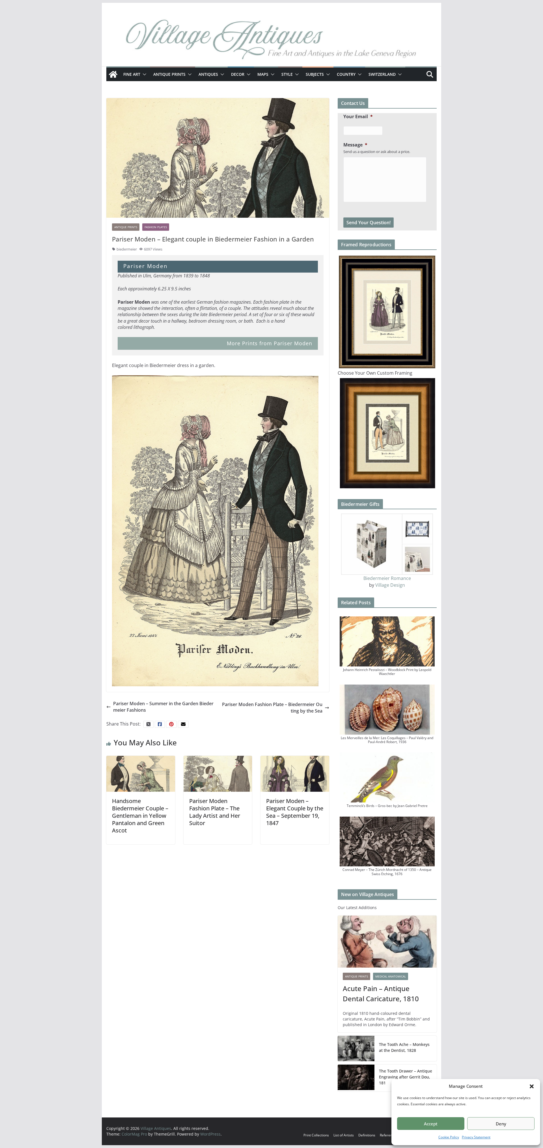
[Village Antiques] (271, 41)
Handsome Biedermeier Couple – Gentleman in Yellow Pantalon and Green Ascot (140, 815)
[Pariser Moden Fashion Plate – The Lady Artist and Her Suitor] (218, 773)
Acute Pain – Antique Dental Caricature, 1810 (381, 993)
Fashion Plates (156, 227)
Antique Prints (169, 74)
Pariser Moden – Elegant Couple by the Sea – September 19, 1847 (294, 812)
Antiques (208, 74)
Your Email (358, 117)
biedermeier (127, 249)
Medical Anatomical (390, 976)
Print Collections (316, 1135)
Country (346, 74)
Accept (431, 1124)
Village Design (390, 585)
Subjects (315, 74)
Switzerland (382, 74)
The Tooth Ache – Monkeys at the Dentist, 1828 (404, 1047)
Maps (262, 74)
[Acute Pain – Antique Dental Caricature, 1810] (387, 942)
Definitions (366, 1135)
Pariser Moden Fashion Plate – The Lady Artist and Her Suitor (214, 812)
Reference (388, 1135)
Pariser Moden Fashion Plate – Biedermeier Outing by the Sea (272, 707)
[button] (532, 1086)
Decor (237, 74)
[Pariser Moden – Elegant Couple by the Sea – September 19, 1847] (294, 773)
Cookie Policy (448, 1137)
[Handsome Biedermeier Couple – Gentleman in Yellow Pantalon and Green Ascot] (140, 773)
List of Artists (343, 1135)
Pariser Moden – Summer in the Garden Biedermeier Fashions (163, 706)
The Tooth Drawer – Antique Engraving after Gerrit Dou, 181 (405, 1077)
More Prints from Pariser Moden (269, 343)
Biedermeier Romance (387, 578)
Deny (501, 1124)
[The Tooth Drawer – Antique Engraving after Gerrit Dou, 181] (356, 1078)
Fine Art (131, 74)
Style (287, 74)
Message (355, 145)
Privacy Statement (476, 1137)
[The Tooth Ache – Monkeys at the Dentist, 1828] (356, 1048)
